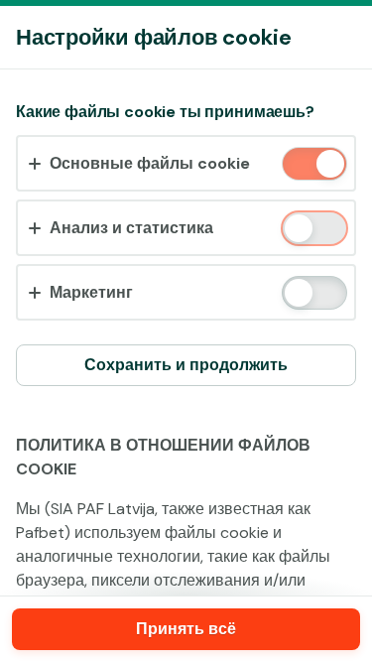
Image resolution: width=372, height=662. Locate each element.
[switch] (328, 165)
